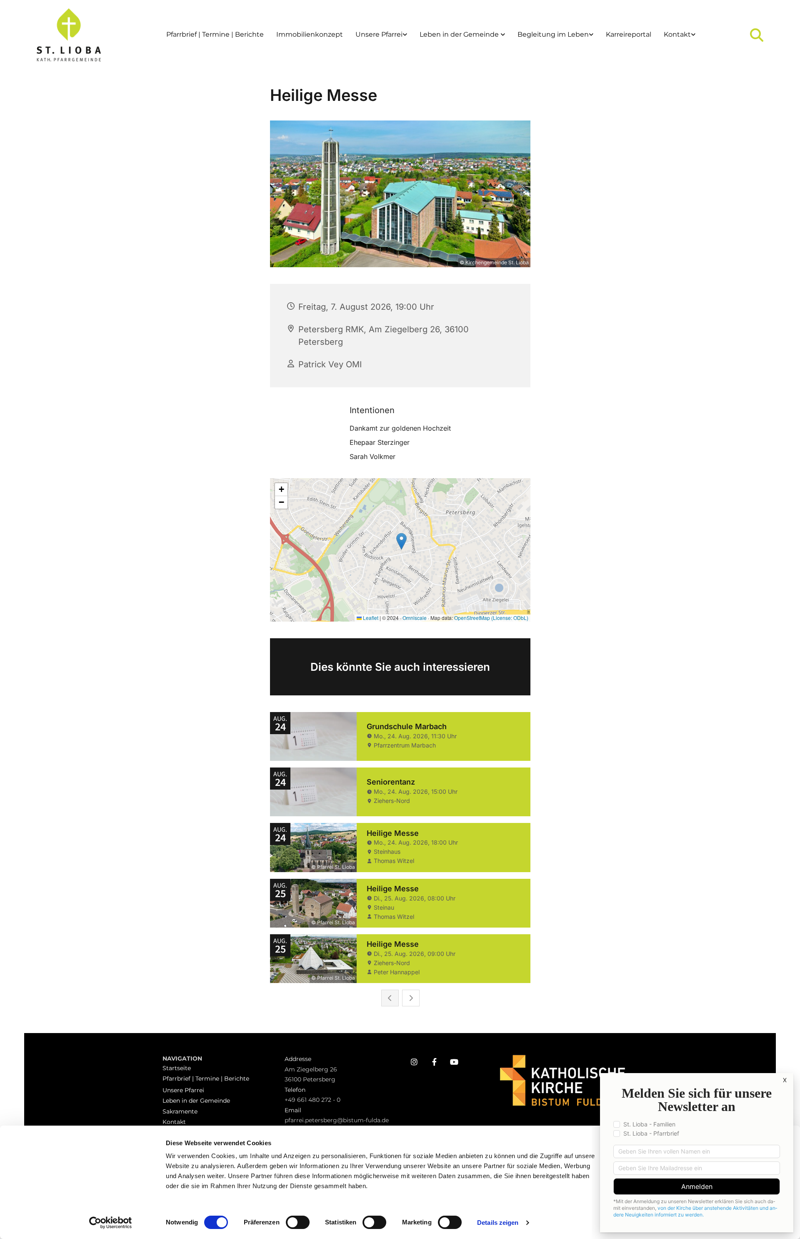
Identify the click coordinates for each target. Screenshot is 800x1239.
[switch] (298, 1222)
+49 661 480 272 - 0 (312, 1100)
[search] (756, 35)
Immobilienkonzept (309, 34)
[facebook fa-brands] (434, 1062)
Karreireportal (628, 34)
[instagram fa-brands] (414, 1062)
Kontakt (677, 34)
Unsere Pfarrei (378, 34)
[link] (381, 35)
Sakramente (180, 1111)
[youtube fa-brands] (454, 1062)
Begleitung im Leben (553, 34)
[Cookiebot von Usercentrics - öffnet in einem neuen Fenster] (110, 1222)
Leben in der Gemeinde (460, 34)
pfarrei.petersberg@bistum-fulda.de (337, 1120)
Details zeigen (497, 1222)
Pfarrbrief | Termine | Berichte (215, 34)
